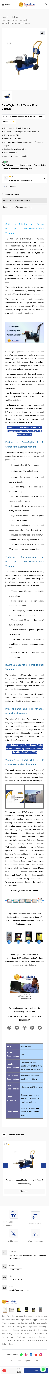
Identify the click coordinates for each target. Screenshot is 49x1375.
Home (4, 17)
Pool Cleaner (14, 17)
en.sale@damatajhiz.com (19, 1290)
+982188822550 (15, 1269)
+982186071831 (15, 1280)
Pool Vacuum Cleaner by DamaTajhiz (15, 20)
